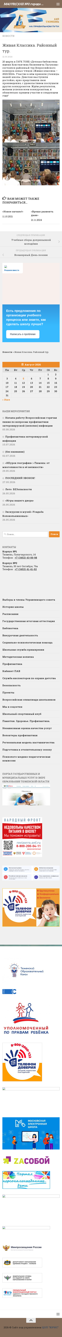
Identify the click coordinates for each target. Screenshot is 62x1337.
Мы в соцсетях (12, 706)
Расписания (10, 614)
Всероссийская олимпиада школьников (28, 699)
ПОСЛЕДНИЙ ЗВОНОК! (20, 478)
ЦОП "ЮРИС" (50, 1327)
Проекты (8, 692)
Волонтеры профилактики (20, 735)
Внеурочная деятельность (20, 635)
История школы (13, 606)
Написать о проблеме (23, 334)
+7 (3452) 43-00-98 (26, 557)
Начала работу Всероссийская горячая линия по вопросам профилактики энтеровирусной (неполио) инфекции (29, 421)
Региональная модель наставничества (28, 742)
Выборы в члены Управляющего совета (28, 599)
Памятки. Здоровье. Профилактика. (26, 721)
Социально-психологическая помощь (27, 642)
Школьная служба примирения (23, 649)
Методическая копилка (18, 656)
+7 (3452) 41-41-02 (26, 569)
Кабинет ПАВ (11, 671)
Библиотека (10, 628)
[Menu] (58, 4)
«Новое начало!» (12, 211)
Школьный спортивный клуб (21, 713)
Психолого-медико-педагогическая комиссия (26, 758)
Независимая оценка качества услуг (27, 728)
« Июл (6, 399)
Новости (8, 35)
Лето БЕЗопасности (18, 489)
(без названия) (14, 451)
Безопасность (11, 685)
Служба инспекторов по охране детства (29, 678)
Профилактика (12, 663)
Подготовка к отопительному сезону (27, 749)
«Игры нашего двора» (19, 500)
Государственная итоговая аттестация (28, 621)
